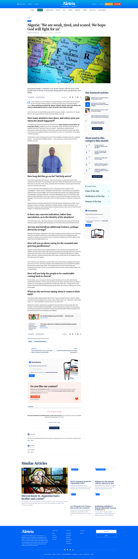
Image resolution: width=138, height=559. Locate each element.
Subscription (69, 539)
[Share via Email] (77, 97)
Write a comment (54, 428)
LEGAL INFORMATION (66, 554)
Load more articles (97, 128)
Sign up (31, 375)
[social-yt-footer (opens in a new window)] (65, 550)
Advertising (68, 543)
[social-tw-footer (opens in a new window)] (70, 550)
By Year (81, 533)
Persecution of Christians (40, 341)
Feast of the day (92, 191)
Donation (68, 541)
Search (37, 4)
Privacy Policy (86, 554)
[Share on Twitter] (75, 97)
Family (24, 469)
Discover (58, 10)
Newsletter (68, 533)
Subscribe (108, 4)
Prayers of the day (93, 201)
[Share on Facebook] (70, 97)
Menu (33, 10)
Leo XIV (73, 494)
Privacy (92, 554)
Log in (102, 4)
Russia (97, 494)
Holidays (85, 10)
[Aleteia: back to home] (69, 3)
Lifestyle (70, 10)
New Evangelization (100, 469)
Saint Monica (74, 6)
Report (32, 440)
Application (68, 535)
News (64, 10)
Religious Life (75, 469)
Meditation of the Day (95, 196)
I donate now (34, 396)
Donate (116, 4)
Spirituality (77, 10)
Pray (39, 10)
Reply (29, 440)
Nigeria (30, 341)
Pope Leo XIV (93, 10)
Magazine (68, 537)
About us (59, 554)
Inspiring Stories (49, 10)
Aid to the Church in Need (47, 33)
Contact (80, 554)
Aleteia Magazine (102, 10)
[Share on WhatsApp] (80, 97)
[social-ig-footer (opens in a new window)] (73, 550)
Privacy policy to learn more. (52, 372)
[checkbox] (29, 372)
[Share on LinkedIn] (72, 97)
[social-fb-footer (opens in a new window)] (67, 550)
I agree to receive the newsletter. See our (44, 372)
